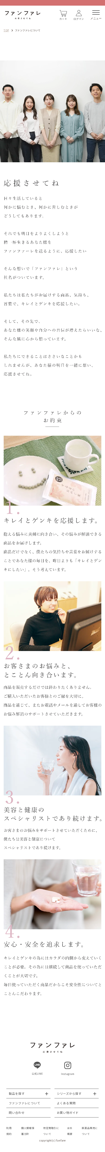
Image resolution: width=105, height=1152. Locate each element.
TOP (6, 30)
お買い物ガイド (68, 1112)
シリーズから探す (69, 1093)
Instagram (67, 1074)
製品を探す (16, 1093)
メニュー (96, 18)
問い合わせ (16, 1112)
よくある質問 (66, 1103)
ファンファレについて (24, 1103)
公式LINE (37, 1073)
